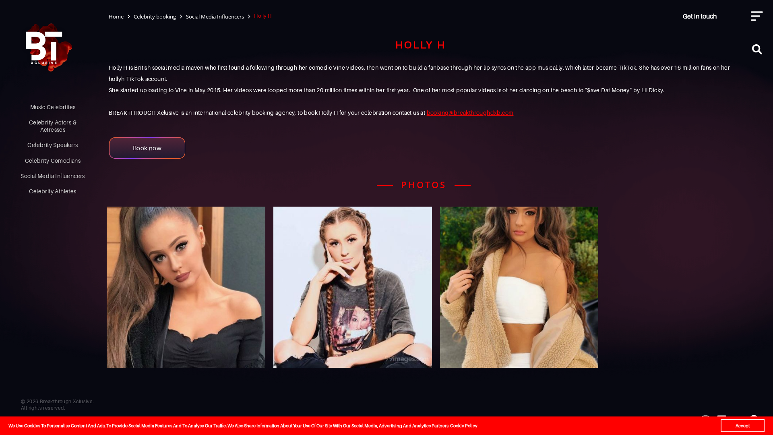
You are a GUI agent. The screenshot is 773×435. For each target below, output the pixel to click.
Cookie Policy (463, 426)
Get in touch (700, 16)
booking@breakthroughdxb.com (470, 112)
